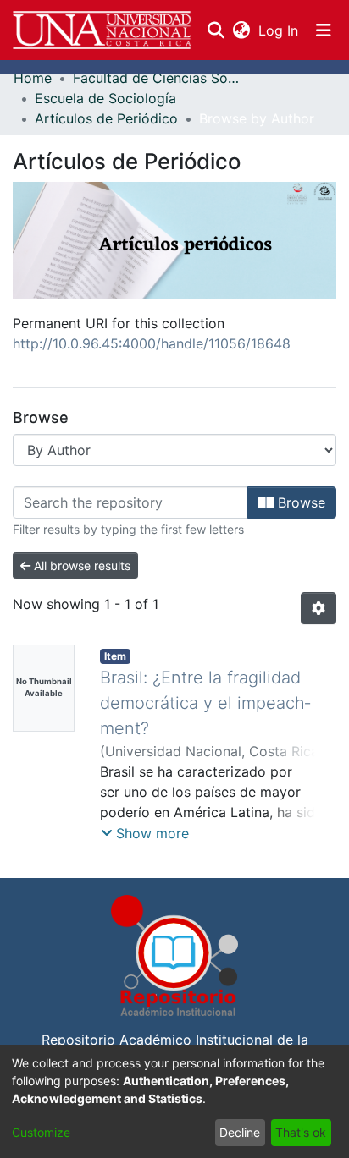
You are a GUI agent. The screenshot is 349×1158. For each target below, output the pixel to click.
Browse (299, 502)
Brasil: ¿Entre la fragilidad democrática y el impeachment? (205, 702)
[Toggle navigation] (323, 30)
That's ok (300, 1132)
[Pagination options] (318, 608)
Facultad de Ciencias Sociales (157, 77)
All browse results (80, 565)
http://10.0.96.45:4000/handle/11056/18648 (152, 343)
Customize (41, 1132)
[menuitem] (241, 30)
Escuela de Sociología (105, 98)
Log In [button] (279, 30)
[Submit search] (215, 30)
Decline (239, 1132)
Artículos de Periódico (106, 118)
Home (33, 77)
